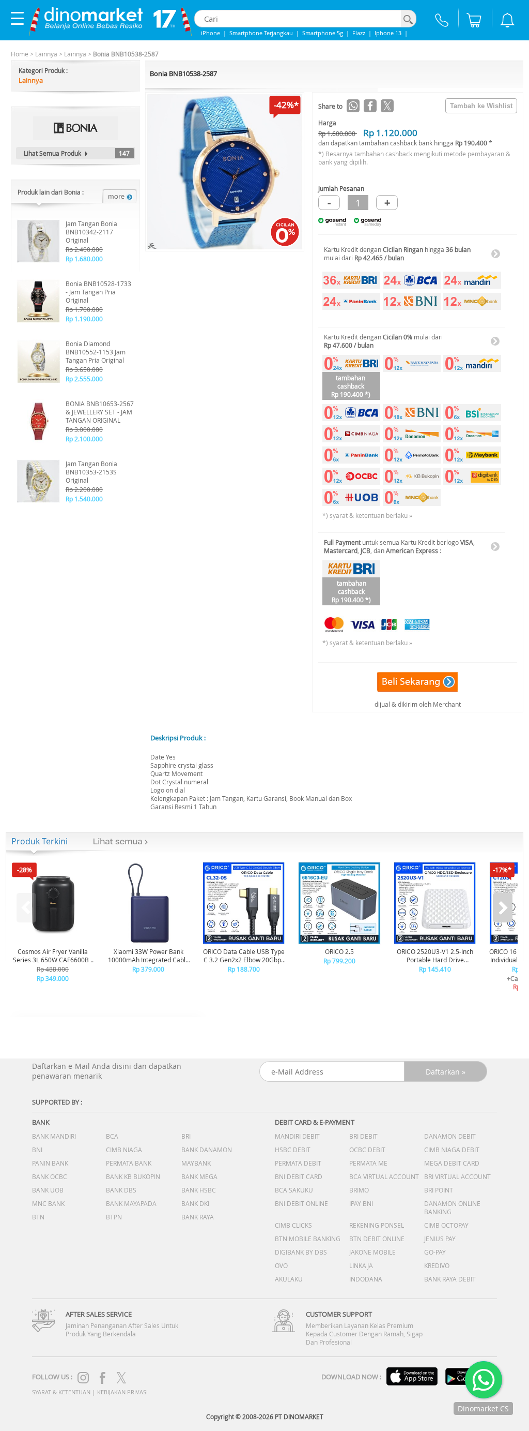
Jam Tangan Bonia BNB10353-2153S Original (91, 471)
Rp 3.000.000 (84, 429)
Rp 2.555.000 (84, 379)
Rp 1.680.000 (84, 259)
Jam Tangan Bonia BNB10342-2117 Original (91, 231)
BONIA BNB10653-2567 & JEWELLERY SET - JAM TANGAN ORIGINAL (100, 411)
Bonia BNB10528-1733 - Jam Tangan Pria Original (98, 291)
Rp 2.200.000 (84, 489)
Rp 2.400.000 (84, 249)
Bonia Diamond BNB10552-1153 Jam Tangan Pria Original (96, 351)
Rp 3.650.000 (84, 369)
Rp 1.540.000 (84, 499)
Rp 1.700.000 (84, 309)
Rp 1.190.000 (84, 319)
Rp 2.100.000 (84, 439)
